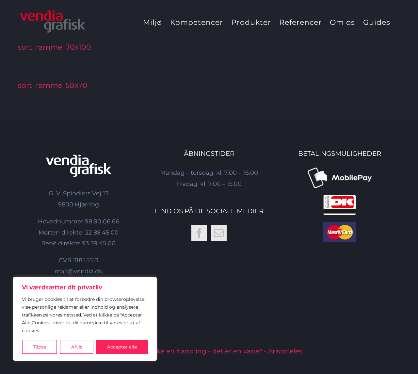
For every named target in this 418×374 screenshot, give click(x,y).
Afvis (76, 347)
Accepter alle (122, 347)
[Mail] (219, 233)
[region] (85, 319)
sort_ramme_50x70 (53, 85)
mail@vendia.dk (79, 271)
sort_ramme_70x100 (54, 47)
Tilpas (39, 347)
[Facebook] (199, 233)
